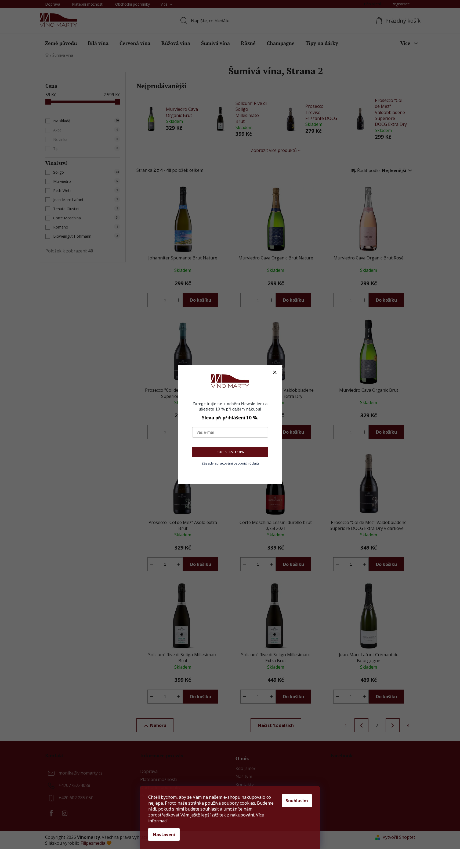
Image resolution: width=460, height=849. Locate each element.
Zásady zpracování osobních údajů (230, 463)
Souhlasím (297, 801)
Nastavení (164, 834)
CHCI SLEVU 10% (230, 452)
